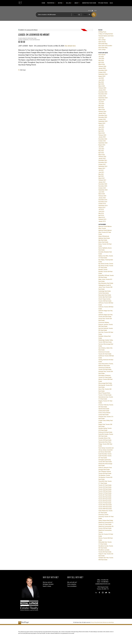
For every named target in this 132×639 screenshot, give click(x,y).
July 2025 (101, 78)
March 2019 (101, 217)
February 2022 (102, 156)
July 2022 (101, 147)
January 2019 (102, 221)
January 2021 (102, 182)
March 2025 (101, 86)
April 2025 (101, 84)
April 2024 (101, 107)
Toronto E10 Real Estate (104, 503)
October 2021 (102, 164)
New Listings (102, 39)
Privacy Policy (94, 622)
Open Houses (102, 41)
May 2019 (101, 213)
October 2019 (102, 203)
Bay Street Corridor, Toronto (105, 263)
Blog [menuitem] (111, 3)
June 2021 (101, 172)
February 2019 (102, 219)
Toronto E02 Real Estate (104, 497)
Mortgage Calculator (48, 584)
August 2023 (101, 123)
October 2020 (102, 188)
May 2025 (101, 82)
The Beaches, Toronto (104, 475)
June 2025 (101, 80)
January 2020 (102, 198)
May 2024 (101, 105)
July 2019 (101, 209)
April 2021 (101, 176)
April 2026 (101, 62)
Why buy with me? (47, 582)
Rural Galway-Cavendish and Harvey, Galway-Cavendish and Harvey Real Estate (106, 450)
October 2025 (102, 72)
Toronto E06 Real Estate (104, 501)
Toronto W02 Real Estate (105, 505)
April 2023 (101, 131)
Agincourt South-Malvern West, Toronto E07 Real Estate (105, 232)
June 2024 (101, 103)
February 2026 (102, 66)
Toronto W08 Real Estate (105, 508)
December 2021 (102, 160)
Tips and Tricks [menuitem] (103, 3)
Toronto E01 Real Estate (104, 495)
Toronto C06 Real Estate (104, 489)
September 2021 (102, 166)
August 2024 (101, 99)
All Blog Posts (102, 32)
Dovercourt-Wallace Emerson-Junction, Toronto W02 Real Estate (105, 324)
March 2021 (101, 178)
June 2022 (101, 149)
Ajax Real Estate (102, 240)
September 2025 (102, 74)
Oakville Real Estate (103, 408)
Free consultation (71, 586)
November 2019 (102, 201)
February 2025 (102, 88)
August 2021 (101, 168)
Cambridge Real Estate (104, 291)
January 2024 (102, 113)
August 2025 (101, 76)
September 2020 (102, 190)
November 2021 (102, 162)
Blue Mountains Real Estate (105, 283)
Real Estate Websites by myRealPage (106, 622)
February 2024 (102, 111)
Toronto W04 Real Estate (105, 506)
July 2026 (101, 56)
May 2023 (101, 129)
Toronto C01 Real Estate (104, 485)
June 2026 (101, 58)
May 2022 (101, 150)
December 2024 (102, 92)
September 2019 (102, 205)
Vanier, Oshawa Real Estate (105, 520)
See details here (70, 46)
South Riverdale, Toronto (104, 454)
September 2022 (102, 143)
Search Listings (47, 586)
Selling (68, 3)
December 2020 (102, 184)
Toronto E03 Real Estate (104, 499)
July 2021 (101, 170)
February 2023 (102, 135)
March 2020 (101, 194)
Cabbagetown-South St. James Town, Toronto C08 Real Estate (105, 287)
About (76, 3)
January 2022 (102, 158)
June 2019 (101, 211)
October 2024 (102, 96)
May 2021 (101, 174)
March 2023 (101, 133)
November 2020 (102, 186)
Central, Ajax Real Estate (104, 297)
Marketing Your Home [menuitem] (89, 3)
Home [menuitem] (43, 3)
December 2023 (102, 115)
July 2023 (101, 125)
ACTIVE (89, 10)
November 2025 (102, 70)
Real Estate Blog (102, 43)
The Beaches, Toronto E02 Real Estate (31, 39)
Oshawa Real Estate (103, 410)
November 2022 (102, 139)
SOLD (95, 10)
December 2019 (102, 199)
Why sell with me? (72, 582)
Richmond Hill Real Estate (105, 432)
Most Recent (101, 54)
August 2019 (101, 207)
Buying (60, 3)
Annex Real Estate (103, 242)
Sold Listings (102, 49)
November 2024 (102, 94)
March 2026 (101, 64)
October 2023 (102, 119)
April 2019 (101, 215)
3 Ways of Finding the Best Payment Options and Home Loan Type (105, 35)
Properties (50, 3)
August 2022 (101, 145)
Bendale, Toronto (102, 269)
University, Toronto (103, 514)
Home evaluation (71, 584)
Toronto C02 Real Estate (104, 487)
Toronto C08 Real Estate (104, 491)
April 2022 (101, 152)
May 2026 (101, 60)
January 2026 (102, 68)
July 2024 (101, 101)
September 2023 (102, 121)
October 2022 (102, 141)
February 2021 (102, 180)
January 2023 (102, 137)
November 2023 (102, 117)
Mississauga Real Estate (105, 383)
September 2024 (102, 97)
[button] (96, 592)
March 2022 (101, 154)
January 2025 (102, 90)
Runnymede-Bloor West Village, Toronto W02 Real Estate (105, 444)
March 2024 (101, 109)
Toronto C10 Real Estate (104, 493)
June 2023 (101, 127)
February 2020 (102, 196)
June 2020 (101, 192)
